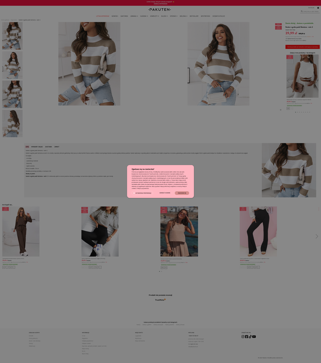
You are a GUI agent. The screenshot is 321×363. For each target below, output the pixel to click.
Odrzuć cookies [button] (164, 193)
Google (164, 182)
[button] (142, 193)
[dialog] (160, 181)
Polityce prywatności (143, 188)
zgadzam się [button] (182, 193)
